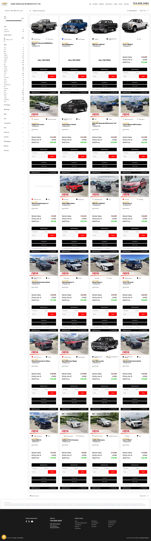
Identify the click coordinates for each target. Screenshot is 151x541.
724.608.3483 (141, 3)
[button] (57, 25)
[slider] (5, 21)
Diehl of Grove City (36, 92)
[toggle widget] (4, 537)
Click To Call (43, 86)
